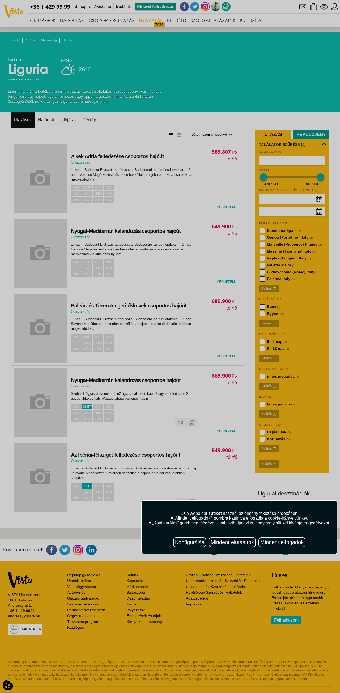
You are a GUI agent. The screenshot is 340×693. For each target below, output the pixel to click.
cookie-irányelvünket (287, 518)
